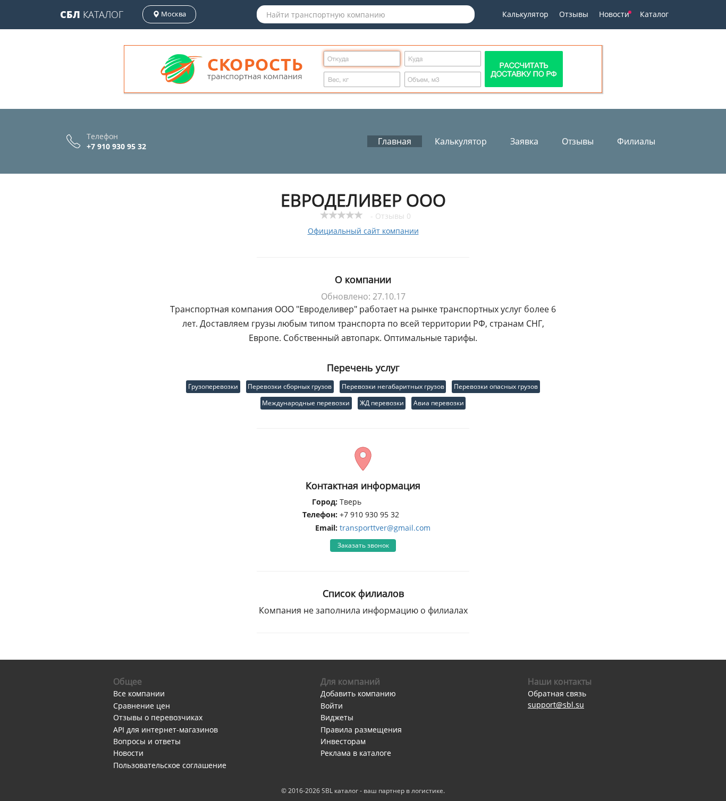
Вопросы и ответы (147, 741)
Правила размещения (361, 730)
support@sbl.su (556, 705)
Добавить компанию (358, 693)
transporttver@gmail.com (385, 528)
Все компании (139, 693)
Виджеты (336, 717)
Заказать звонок (363, 545)
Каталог (91, 14)
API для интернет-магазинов (165, 730)
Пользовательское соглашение (169, 765)
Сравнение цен (141, 706)
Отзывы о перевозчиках (157, 717)
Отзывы (573, 14)
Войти (331, 706)
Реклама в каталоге (355, 753)
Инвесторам (343, 741)
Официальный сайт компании (363, 231)
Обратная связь (557, 693)
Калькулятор (525, 14)
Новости (614, 14)
